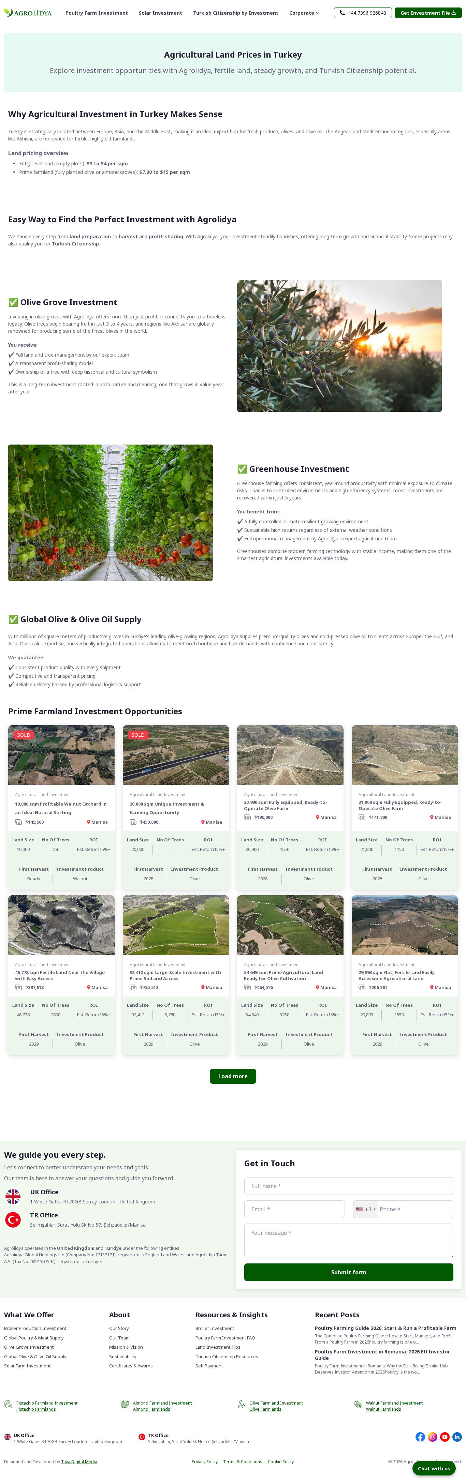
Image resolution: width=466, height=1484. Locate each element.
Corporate (301, 13)
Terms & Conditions (242, 1462)
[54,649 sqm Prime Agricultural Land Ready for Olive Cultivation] (290, 925)
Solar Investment (160, 13)
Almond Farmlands (151, 1409)
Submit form (348, 1272)
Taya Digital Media (79, 1462)
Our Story (119, 1328)
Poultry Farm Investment (96, 13)
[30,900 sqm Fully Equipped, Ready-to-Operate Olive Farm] (290, 755)
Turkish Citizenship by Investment (235, 13)
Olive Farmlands (265, 1409)
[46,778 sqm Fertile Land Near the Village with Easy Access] (61, 925)
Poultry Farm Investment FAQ (225, 1338)
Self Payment (209, 1366)
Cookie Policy (281, 1462)
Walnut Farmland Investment (394, 1403)
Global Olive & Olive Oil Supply (35, 1356)
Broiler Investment (214, 1328)
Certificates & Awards (131, 1366)
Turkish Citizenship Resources (226, 1356)
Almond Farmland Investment (162, 1403)
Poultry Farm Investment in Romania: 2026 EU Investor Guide (382, 1355)
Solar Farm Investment (27, 1366)
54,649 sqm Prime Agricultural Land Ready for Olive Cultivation (283, 975)
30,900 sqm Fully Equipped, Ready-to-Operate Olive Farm (285, 805)
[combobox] (365, 1209)
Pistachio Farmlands (36, 1409)
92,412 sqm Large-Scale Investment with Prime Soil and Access (175, 975)
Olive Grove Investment (29, 1347)
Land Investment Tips (218, 1347)
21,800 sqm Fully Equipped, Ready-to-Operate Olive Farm (400, 805)
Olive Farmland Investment (276, 1403)
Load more (233, 1076)
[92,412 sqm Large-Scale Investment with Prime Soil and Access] (176, 925)
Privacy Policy (205, 1462)
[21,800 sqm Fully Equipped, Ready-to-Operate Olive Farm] (405, 755)
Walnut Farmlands (383, 1409)
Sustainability (122, 1356)
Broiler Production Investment (35, 1328)
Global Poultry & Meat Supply (34, 1338)
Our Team (119, 1338)
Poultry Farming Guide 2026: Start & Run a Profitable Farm (385, 1328)
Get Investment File (425, 13)
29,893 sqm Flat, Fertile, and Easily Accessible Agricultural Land (397, 975)
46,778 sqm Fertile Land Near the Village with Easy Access (60, 975)
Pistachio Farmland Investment (46, 1403)
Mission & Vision (126, 1347)
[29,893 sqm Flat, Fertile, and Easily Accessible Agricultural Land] (405, 925)
